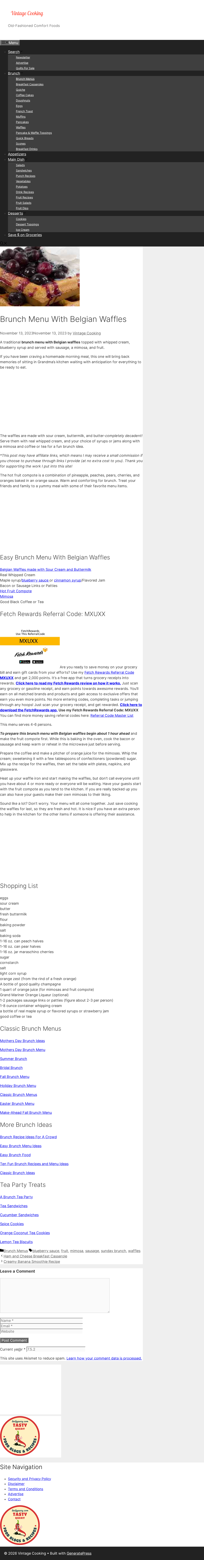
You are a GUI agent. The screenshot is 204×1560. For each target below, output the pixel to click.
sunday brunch (113, 1251)
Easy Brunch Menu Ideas (20, 1146)
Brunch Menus (25, 79)
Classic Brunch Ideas (17, 1173)
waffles (134, 1251)
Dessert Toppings (27, 224)
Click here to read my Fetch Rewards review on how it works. (68, 683)
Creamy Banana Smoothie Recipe (32, 1261)
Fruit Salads (23, 202)
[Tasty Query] (20, 1455)
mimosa (76, 1251)
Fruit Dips (22, 208)
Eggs (19, 105)
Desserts (15, 213)
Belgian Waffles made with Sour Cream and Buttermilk (45, 569)
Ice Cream (22, 229)
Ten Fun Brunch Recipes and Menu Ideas (34, 1164)
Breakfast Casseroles (29, 84)
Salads (20, 165)
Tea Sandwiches (13, 1206)
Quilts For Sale (25, 68)
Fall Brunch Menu (14, 1077)
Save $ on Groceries (25, 235)
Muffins (21, 116)
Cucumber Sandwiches (19, 1215)
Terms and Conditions (25, 1489)
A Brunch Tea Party (16, 1197)
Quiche (20, 89)
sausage (92, 1251)
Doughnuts (23, 100)
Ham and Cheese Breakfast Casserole (35, 1256)
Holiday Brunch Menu (18, 1086)
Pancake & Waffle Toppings (34, 132)
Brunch (14, 73)
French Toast (24, 111)
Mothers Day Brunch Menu (22, 1050)
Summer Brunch (13, 1059)
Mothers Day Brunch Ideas (22, 1041)
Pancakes (22, 122)
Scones (21, 143)
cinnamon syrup (67, 580)
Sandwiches (24, 170)
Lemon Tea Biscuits (16, 1242)
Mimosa (6, 596)
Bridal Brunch (11, 1068)
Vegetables (23, 181)
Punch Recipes (25, 175)
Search (14, 52)
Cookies (21, 219)
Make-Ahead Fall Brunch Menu (26, 1112)
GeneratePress (79, 1553)
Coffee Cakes (25, 95)
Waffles (21, 127)
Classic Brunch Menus (18, 1095)
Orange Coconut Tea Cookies (25, 1233)
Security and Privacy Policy (29, 1479)
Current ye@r (13, 1349)
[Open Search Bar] (3, 244)
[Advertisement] (71, 401)
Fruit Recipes (24, 197)
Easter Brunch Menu (17, 1103)
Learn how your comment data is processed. (104, 1358)
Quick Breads (24, 138)
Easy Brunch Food (15, 1155)
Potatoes (21, 186)
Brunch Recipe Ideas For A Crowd (28, 1137)
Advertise (22, 62)
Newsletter (23, 57)
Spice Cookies (12, 1224)
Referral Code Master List (111, 715)
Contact (14, 1499)
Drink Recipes (25, 192)
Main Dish (16, 159)
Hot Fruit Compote (16, 591)
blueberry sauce (35, 580)
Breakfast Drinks (26, 149)
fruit (64, 1251)
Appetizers (17, 154)
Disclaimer (16, 1484)
